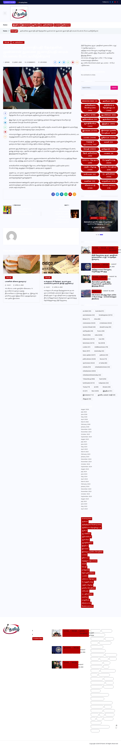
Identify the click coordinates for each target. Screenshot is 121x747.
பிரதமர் (87, 399)
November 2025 (86, 432)
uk (96, 387)
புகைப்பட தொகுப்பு (90, 161)
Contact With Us (39, 634)
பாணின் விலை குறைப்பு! (15, 282)
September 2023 (86, 496)
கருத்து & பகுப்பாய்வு (90, 143)
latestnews (88, 343)
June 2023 (84, 504)
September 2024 (86, 467)
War (95, 391)
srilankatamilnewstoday (92, 375)
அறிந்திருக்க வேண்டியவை (90, 108)
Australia (99, 311)
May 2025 (84, 447)
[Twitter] (112, 2)
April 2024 (84, 479)
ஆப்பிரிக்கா (108, 115)
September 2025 (86, 437)
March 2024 (85, 481)
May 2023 (84, 506)
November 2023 (86, 491)
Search (114, 88)
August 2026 (85, 409)
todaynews (104, 383)
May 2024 (84, 477)
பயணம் (108, 153)
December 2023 (86, 489)
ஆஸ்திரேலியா (90, 125)
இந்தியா (16, 25)
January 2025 (85, 457)
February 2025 (85, 454)
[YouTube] (114, 2)
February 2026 (85, 424)
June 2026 (84, 414)
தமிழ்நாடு (108, 149)
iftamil (87, 335)
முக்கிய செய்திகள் (109, 168)
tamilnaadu (89, 383)
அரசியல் (109, 101)
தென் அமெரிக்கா (90, 154)
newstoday (99, 351)
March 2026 (85, 422)
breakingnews (105, 315)
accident (87, 311)
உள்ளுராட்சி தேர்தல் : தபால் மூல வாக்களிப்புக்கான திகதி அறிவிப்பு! (58, 282)
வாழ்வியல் (108, 181)
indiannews (89, 339)
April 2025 (84, 449)
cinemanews (89, 323)
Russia (103, 359)
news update (89, 355)
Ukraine (106, 387)
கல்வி (108, 142)
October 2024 (85, 464)
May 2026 (84, 417)
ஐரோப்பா (66, 25)
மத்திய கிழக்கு (90, 168)
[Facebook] (110, 2)
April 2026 (84, 419)
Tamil (102, 379)
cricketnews (105, 323)
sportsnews (89, 363)
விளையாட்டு (90, 187)
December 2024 (86, 459)
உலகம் (57, 25)
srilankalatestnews (102, 367)
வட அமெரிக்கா (46, 25)
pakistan (104, 355)
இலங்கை (26, 25)
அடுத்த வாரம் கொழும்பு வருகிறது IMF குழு (96, 50)
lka (102, 343)
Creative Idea (37, 639)
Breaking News (89, 101)
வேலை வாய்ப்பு (108, 187)
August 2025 (85, 439)
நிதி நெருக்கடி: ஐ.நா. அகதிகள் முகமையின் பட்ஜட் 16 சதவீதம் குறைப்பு (99, 47)
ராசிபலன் (90, 174)
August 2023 (85, 499)
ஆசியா (35, 25)
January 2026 (85, 427)
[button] (96, 234)
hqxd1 (9, 285)
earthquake (88, 331)
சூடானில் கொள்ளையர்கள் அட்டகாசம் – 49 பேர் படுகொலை (98, 64)
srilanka (87, 367)
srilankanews (89, 371)
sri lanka (103, 363)
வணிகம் (89, 181)
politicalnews (89, 359)
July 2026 (84, 412)
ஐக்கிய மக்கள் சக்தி (106, 395)
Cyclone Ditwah (89, 327)
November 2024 (86, 462)
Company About (39, 630)
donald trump (105, 327)
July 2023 (84, 501)
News (86, 351)
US (85, 391)
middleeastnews (101, 347)
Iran (101, 339)
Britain (86, 319)
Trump (86, 387)
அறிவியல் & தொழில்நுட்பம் (109, 108)
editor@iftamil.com (11, 645)
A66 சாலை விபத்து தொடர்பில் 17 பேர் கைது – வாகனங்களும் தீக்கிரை (97, 59)
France (100, 331)
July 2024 (84, 472)
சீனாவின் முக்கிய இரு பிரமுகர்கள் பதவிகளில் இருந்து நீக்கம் (48, 2)
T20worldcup (89, 379)
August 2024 (85, 469)
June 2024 (84, 474)
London (86, 347)
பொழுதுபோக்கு (108, 161)
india (98, 335)
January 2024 (85, 486)
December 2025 (86, 429)
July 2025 (84, 442)
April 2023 (84, 509)
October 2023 (85, 494)
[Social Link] (117, 2)
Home (5, 25)
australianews (89, 315)
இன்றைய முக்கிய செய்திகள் (108, 132)
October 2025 (85, 434)
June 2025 (84, 444)
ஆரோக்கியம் (89, 119)
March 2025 (85, 452)
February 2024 (85, 484)
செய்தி (14, 31)
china (97, 319)
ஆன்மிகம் (108, 119)
